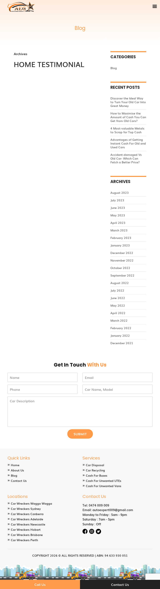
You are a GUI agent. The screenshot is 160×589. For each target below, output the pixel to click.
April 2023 (117, 223)
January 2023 (120, 245)
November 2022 (122, 260)
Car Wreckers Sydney (26, 508)
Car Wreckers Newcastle (28, 524)
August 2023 (119, 192)
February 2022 (120, 328)
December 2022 (121, 253)
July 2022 (117, 290)
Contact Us (19, 481)
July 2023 (117, 200)
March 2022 (119, 320)
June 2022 (117, 298)
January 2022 (120, 335)
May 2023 (117, 215)
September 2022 (122, 275)
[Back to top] (153, 573)
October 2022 (120, 268)
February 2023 (120, 238)
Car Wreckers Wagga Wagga (31, 503)
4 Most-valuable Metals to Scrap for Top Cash (127, 130)
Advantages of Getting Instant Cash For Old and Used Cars (128, 143)
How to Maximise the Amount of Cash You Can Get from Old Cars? (128, 117)
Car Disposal (95, 465)
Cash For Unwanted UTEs (103, 481)
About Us (17, 470)
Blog (113, 68)
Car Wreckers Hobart (26, 529)
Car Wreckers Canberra (27, 514)
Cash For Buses (96, 475)
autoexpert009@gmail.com (112, 509)
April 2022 (117, 313)
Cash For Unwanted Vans (103, 486)
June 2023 (117, 208)
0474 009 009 (99, 505)
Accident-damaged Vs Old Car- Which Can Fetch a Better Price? (126, 158)
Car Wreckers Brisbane (27, 535)
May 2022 (117, 305)
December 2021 (121, 343)
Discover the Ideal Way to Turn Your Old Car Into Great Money (128, 102)
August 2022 (119, 283)
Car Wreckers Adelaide (27, 519)
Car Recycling (95, 470)
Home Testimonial (49, 64)
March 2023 (119, 230)
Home (15, 465)
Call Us (40, 584)
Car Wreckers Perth (24, 540)
